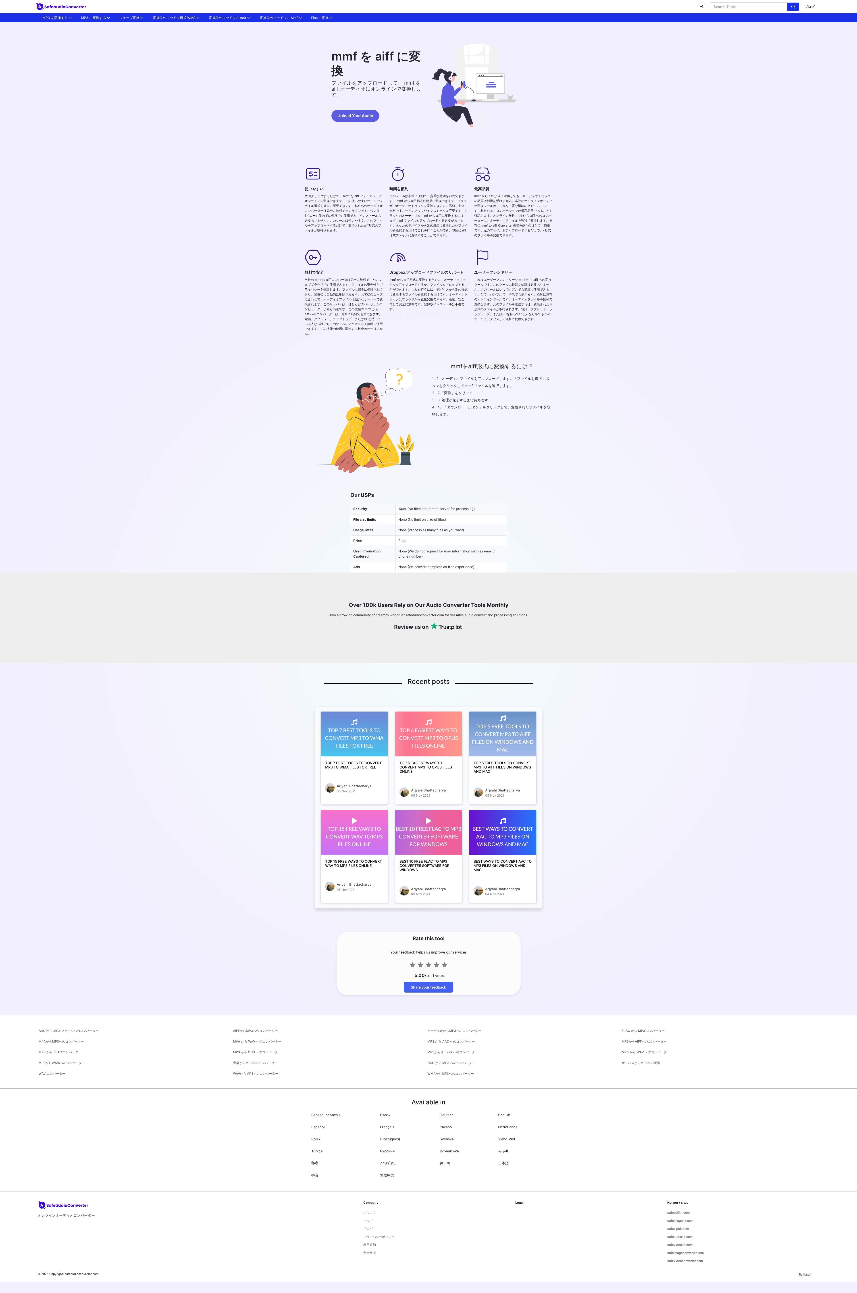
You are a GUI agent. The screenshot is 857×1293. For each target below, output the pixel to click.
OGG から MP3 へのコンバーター (451, 1063)
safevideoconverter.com (685, 1261)
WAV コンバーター (52, 1073)
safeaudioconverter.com (81, 1274)
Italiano (446, 1127)
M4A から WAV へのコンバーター (257, 1041)
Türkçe (317, 1151)
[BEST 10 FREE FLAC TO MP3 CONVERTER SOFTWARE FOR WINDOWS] (428, 832)
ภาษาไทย (387, 1163)
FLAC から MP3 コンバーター (643, 1031)
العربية (503, 1151)
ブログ (810, 6)
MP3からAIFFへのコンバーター (644, 1041)
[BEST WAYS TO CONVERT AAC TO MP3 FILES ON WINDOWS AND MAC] (502, 832)
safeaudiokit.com (680, 1237)
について (369, 1212)
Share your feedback (428, 987)
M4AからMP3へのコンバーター (61, 1041)
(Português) (390, 1139)
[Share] (701, 6)
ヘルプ (368, 1220)
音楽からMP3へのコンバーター (255, 1063)
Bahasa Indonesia (326, 1115)
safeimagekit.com (680, 1220)
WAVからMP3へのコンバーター (255, 1073)
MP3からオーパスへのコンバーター (452, 1052)
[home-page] (62, 7)
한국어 (445, 1163)
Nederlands (507, 1127)
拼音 (314, 1175)
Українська (449, 1151)
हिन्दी (314, 1163)
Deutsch (446, 1115)
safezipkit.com (678, 1229)
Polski (316, 1139)
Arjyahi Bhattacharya (354, 786)
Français (387, 1127)
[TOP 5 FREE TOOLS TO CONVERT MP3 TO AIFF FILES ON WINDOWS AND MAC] (502, 734)
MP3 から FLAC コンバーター (60, 1052)
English (504, 1115)
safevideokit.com (680, 1245)
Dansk (385, 1115)
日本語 (503, 1163)
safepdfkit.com (678, 1212)
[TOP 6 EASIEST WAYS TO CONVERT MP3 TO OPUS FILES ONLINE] (428, 734)
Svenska (447, 1139)
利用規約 (369, 1245)
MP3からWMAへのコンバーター (62, 1063)
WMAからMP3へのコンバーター (450, 1073)
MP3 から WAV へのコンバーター (646, 1052)
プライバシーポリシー (379, 1237)
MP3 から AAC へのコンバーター (451, 1041)
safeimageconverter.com (685, 1253)
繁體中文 (387, 1175)
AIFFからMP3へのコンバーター (255, 1031)
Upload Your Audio (355, 115)
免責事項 (369, 1253)
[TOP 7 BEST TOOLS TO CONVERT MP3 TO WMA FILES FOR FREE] (354, 734)
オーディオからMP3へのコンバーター (454, 1031)
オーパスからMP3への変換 (641, 1063)
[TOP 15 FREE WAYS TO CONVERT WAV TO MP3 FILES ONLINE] (354, 832)
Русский (387, 1151)
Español (318, 1127)
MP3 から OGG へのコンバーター (257, 1052)
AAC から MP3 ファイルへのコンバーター (69, 1031)
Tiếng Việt (506, 1139)
